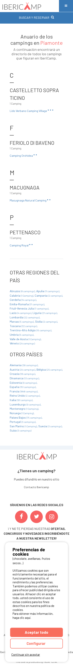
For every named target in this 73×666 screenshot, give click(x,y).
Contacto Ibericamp (36, 487)
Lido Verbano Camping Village (29, 111)
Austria (22, 369)
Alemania (24, 365)
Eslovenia (23, 382)
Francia (24, 391)
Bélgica (49, 369)
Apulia (47, 291)
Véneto (22, 343)
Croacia (22, 373)
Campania (48, 295)
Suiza (20, 430)
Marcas (22, 321)
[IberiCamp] (29, 6)
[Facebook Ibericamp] (21, 517)
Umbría (21, 334)
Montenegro (24, 408)
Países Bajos (26, 417)
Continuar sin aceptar (25, 654)
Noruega (22, 413)
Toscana (23, 326)
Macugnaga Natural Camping (28, 200)
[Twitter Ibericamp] (36, 517)
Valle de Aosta (25, 339)
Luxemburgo (25, 404)
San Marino (23, 426)
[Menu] (66, 6)
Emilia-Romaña (27, 304)
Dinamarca (24, 378)
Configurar (36, 643)
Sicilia (46, 321)
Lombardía (25, 317)
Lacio (20, 313)
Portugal (22, 421)
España (23, 387)
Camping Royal (19, 245)
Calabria (21, 295)
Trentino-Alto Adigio (30, 330)
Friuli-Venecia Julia (29, 308)
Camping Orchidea (21, 155)
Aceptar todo (36, 632)
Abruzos (22, 291)
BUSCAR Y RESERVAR (34, 17)
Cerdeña (23, 299)
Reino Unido (25, 395)
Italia (21, 400)
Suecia (50, 426)
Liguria (45, 313)
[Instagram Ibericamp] (51, 517)
